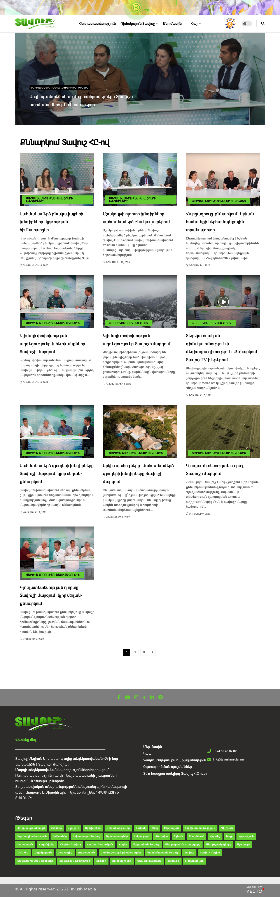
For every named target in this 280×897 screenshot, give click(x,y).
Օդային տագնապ (149, 861)
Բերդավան (171, 828)
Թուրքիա (162, 836)
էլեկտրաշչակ (194, 861)
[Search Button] (263, 23)
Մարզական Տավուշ (146, 844)
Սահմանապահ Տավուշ (162, 852)
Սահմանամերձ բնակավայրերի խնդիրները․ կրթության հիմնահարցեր (51, 222)
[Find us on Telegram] (160, 697)
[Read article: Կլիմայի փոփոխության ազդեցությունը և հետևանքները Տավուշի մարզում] (57, 301)
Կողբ (229, 836)
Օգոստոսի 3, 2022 (33, 639)
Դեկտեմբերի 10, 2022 (35, 382)
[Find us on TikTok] (144, 697)
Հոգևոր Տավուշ (70, 844)
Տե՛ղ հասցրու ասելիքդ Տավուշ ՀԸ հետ (175, 773)
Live (145, 9)
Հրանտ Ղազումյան (100, 844)
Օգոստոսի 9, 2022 (199, 514)
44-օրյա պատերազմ (31, 828)
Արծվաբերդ (93, 828)
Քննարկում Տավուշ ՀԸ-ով (128, 323)
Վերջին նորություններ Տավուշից (219, 201)
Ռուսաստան (86, 852)
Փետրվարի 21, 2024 (44, 114)
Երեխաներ (60, 836)
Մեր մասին (172, 23)
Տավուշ (189, 852)
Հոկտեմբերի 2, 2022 (34, 512)
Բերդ (155, 828)
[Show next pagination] (152, 652)
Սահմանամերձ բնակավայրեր (121, 852)
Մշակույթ (243, 844)
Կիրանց (215, 836)
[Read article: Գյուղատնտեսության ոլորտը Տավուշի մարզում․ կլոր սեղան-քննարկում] (57, 553)
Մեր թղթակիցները (218, 844)
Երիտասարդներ (117, 836)
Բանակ (141, 828)
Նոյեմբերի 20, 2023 (117, 262)
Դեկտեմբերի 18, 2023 (35, 265)
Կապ (147, 753)
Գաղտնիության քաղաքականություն (174, 760)
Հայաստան (25, 844)
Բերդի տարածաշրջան (200, 828)
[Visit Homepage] (38, 23)
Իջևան (178, 836)
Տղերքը (101, 861)
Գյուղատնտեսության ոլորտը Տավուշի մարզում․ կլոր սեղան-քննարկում (51, 595)
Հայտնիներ (46, 844)
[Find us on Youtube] (127, 697)
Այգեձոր (56, 828)
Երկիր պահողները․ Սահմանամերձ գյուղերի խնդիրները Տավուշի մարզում (138, 474)
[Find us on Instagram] (136, 697)
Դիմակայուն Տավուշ (138, 23)
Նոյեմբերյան (43, 852)
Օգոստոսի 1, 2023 (199, 265)
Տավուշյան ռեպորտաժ (75, 861)
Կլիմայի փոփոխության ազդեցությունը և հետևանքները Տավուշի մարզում (52, 344)
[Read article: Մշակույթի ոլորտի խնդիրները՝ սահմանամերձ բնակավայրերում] (140, 179)
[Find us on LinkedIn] (152, 697)
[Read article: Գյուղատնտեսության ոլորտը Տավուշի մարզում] (223, 431)
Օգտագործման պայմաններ (167, 766)
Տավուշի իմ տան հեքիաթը (36, 861)
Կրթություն (246, 836)
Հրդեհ (123, 844)
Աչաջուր (73, 828)
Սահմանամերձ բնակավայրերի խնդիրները (59, 88)
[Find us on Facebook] (118, 697)
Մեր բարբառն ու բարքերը (182, 844)
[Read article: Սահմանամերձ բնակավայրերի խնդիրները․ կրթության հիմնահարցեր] (57, 179)
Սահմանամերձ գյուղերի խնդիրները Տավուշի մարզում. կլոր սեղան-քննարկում (57, 474)
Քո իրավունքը (121, 861)
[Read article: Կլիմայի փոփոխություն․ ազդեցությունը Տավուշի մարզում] (140, 301)
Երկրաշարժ (142, 836)
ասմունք (173, 861)
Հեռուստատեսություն (97, 23)
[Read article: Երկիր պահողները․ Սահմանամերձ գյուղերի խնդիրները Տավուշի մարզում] (140, 431)
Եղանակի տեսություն (32, 836)
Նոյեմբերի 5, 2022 (200, 395)
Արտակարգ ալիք (118, 828)
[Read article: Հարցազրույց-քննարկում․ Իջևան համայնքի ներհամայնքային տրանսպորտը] (223, 179)
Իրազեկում (196, 836)
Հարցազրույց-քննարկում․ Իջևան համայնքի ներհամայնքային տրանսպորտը (220, 222)
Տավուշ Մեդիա (210, 852)
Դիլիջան (227, 828)
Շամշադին (65, 852)
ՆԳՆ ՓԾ (23, 852)
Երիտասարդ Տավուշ (86, 836)
